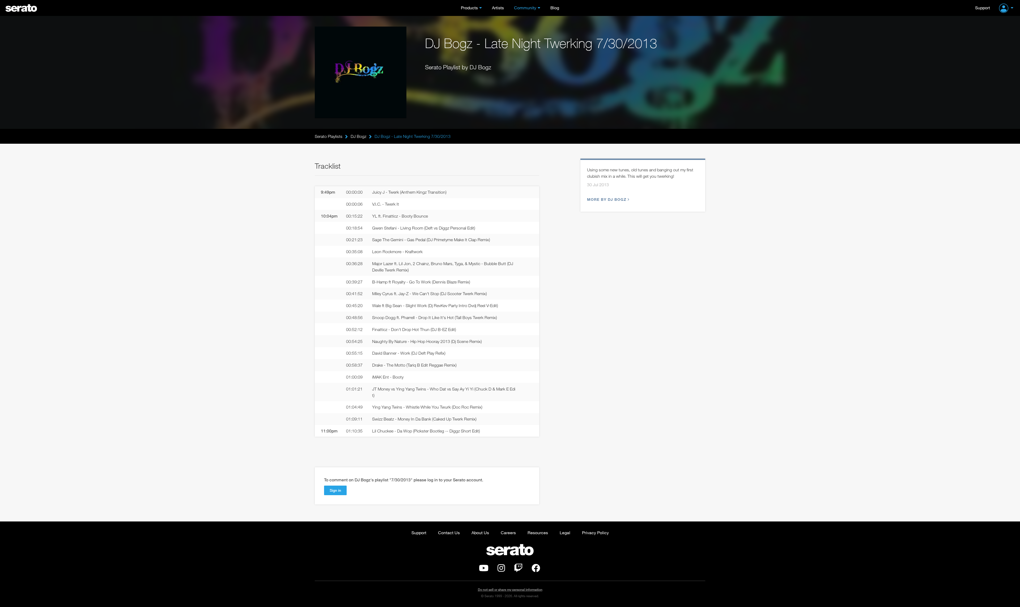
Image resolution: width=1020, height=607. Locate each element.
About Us (480, 532)
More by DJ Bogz (606, 199)
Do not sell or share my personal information (510, 590)
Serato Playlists (328, 136)
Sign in (335, 490)
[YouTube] (483, 569)
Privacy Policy (595, 532)
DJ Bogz (358, 136)
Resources (538, 532)
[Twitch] (518, 569)
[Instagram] (501, 569)
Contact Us (449, 532)
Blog (554, 7)
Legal (565, 532)
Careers (508, 532)
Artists (498, 7)
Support (982, 7)
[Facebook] (536, 569)
